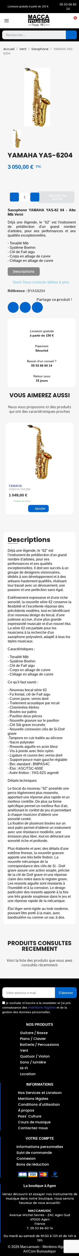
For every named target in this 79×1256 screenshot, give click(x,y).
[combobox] (30, 34)
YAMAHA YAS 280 (19, 489)
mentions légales (42, 1007)
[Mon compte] (64, 20)
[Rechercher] (71, 34)
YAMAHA (15, 486)
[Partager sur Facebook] (13, 307)
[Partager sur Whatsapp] (37, 307)
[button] (73, 21)
